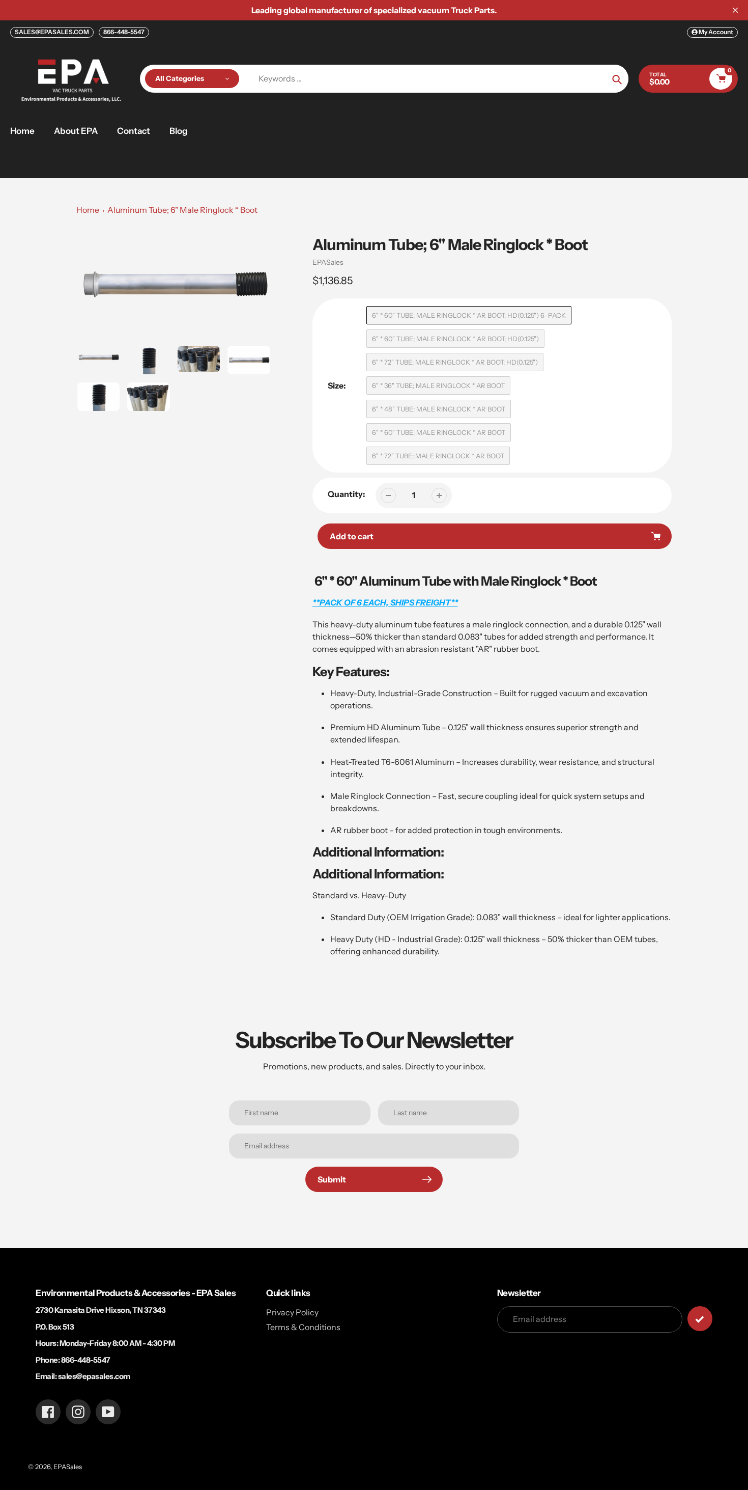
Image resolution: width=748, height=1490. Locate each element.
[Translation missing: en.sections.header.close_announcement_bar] (735, 10)
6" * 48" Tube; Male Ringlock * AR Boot (438, 409)
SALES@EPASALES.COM (52, 32)
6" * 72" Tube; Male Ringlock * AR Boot (438, 456)
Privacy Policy (292, 1312)
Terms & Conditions (303, 1327)
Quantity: (346, 494)
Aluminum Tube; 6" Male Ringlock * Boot (182, 210)
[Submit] (699, 1318)
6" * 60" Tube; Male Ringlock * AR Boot (438, 432)
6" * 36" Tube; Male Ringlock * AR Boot (438, 385)
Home (87, 210)
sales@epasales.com (94, 1376)
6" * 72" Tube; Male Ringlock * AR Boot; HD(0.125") (455, 362)
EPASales (327, 262)
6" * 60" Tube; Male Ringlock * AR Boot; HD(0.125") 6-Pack (469, 315)
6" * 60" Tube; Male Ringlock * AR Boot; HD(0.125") (455, 339)
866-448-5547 (124, 32)
